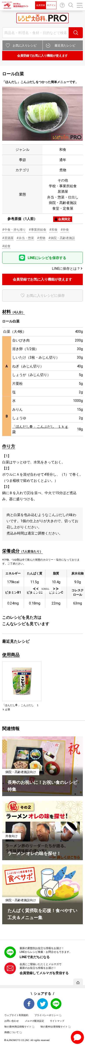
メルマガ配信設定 (34, 1021)
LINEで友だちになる (35, 957)
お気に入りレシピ (24, 45)
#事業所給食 (37, 229)
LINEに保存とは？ (66, 268)
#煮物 (41, 238)
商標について (11, 1032)
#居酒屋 (8, 238)
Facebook (29, 1003)
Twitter (42, 1003)
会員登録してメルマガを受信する (44, 973)
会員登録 (40, 5)
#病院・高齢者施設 (61, 238)
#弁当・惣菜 (25, 238)
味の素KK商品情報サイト (17, 1026)
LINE (56, 1003)
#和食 (53, 229)
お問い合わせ (62, 5)
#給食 (6, 246)
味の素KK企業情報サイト (54, 1026)
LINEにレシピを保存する (47, 258)
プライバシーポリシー (46, 1015)
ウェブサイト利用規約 (16, 1015)
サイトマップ (57, 1021)
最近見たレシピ (64, 45)
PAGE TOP (78, 982)
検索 (76, 32)
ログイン (51, 5)
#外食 (65, 229)
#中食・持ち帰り (14, 229)
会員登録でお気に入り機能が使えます (42, 55)
